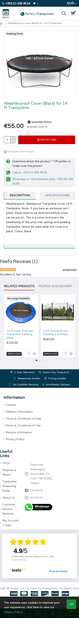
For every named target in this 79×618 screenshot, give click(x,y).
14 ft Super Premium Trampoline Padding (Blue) (20, 334)
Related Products (19, 286)
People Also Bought (55, 286)
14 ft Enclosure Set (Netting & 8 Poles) (55, 332)
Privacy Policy (13, 612)
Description (20, 195)
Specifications (57, 195)
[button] (36, 360)
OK (71, 604)
